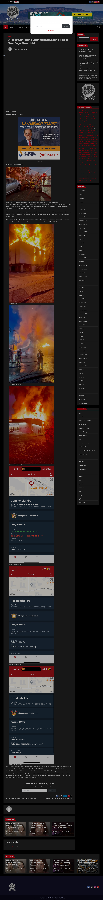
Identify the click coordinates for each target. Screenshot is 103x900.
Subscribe (66, 26)
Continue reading (51, 30)
